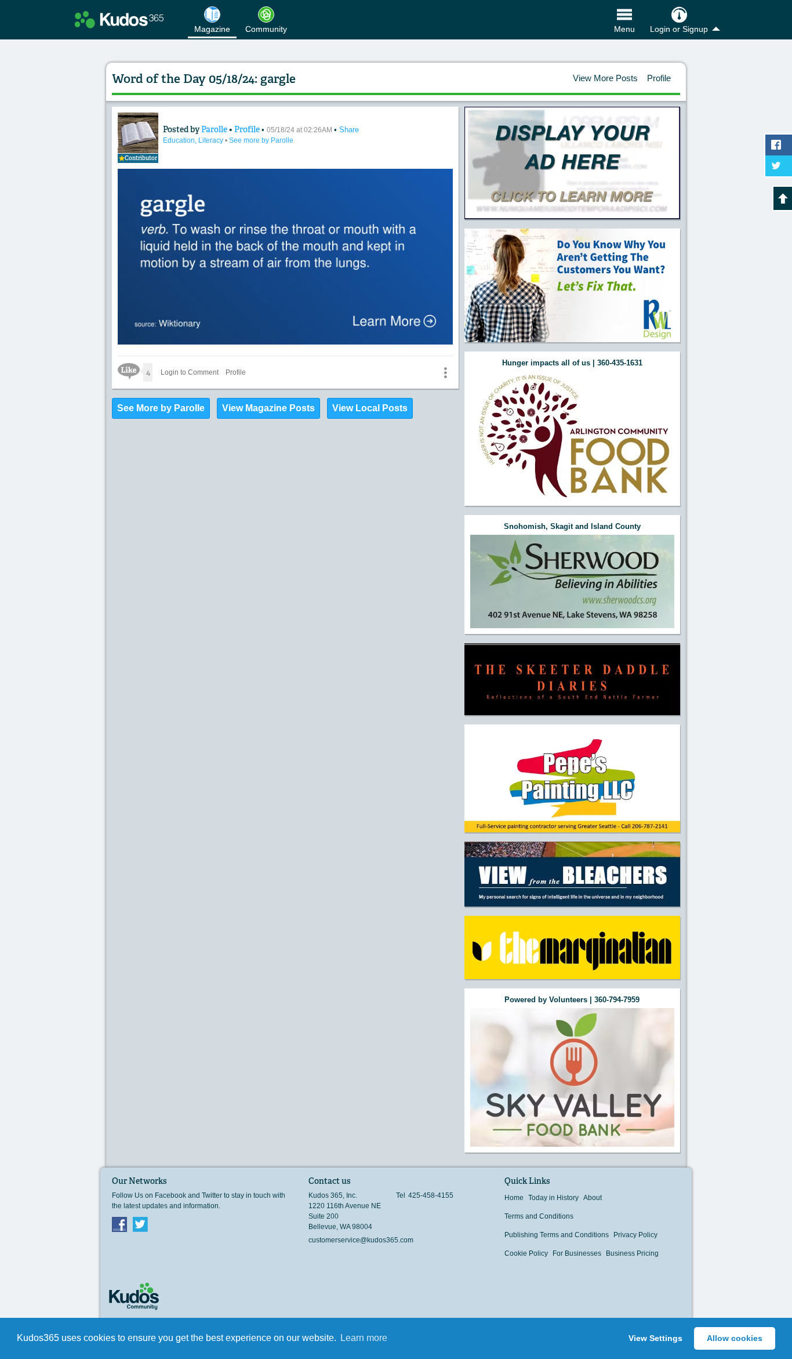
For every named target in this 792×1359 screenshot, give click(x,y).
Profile (659, 78)
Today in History (553, 1198)
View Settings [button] (655, 1338)
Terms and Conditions (538, 1216)
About (592, 1198)
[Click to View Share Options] (445, 372)
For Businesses (577, 1253)
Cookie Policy (526, 1253)
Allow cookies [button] (734, 1338)
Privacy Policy (635, 1235)
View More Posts (605, 78)
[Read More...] (572, 163)
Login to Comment (190, 372)
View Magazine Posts (268, 408)
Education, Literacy (194, 140)
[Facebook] (119, 1224)
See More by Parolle (161, 408)
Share (349, 129)
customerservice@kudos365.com (360, 1240)
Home (514, 1198)
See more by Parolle (261, 140)
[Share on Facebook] (778, 145)
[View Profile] (138, 133)
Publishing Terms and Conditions (556, 1235)
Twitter (140, 1224)
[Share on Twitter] (778, 165)
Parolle (215, 129)
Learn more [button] (363, 1338)
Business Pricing (632, 1253)
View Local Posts (370, 408)
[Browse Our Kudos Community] (119, 19)
